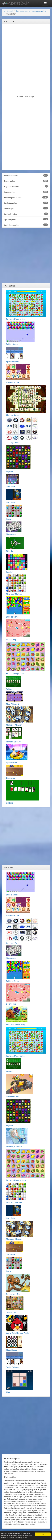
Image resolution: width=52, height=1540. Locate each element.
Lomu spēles (25, 192)
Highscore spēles (25, 186)
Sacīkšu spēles (25, 203)
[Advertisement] (26, 52)
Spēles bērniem (25, 214)
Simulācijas (25, 208)
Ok (43, 1534)
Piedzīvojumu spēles (25, 197)
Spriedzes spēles (25, 224)
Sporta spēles (25, 219)
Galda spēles (25, 181)
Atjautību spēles (25, 175)
